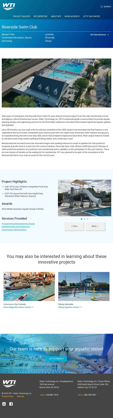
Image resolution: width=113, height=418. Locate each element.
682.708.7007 (90, 395)
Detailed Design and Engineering (16, 227)
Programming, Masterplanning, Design (18, 224)
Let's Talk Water (91, 16)
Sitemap (20, 396)
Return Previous (98, 35)
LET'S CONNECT (56, 358)
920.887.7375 (52, 395)
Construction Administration (14, 230)
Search (107, 6)
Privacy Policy (7, 396)
